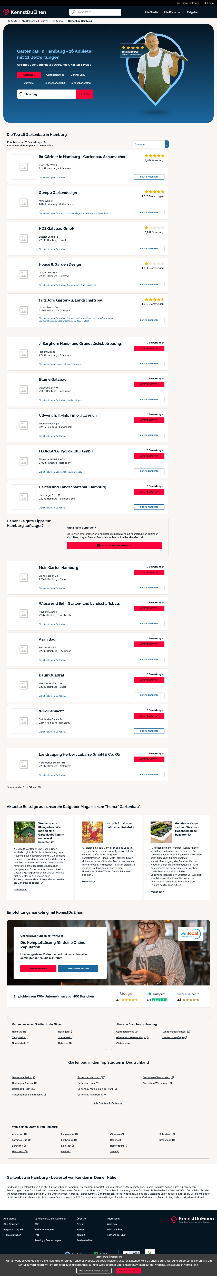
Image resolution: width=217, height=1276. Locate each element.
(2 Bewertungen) (155, 303)
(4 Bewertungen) (155, 268)
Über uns (81, 1218)
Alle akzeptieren (128, 1270)
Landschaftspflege (174, 1037)
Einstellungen (58, 1218)
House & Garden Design (60, 264)
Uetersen (65, 1043)
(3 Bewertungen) (155, 196)
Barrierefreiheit (84, 1240)
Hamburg (19, 1031)
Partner (80, 1229)
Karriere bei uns (116, 1234)
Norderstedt (20, 1043)
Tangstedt (19, 1037)
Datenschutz (41, 1218)
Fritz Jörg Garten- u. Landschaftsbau (71, 300)
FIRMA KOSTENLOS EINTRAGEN (116, 545)
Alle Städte (151, 12)
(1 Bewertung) (156, 160)
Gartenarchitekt (127, 1031)
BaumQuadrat (51, 675)
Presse (80, 1224)
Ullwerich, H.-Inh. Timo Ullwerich (68, 415)
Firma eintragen (12, 1234)
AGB (36, 1224)
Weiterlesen (20, 889)
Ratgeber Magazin (13, 1229)
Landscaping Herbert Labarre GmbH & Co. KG (79, 754)
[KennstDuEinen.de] (24, 12)
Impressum (113, 1218)
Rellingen (65, 1031)
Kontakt (80, 1234)
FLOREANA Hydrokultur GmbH (66, 451)
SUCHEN (85, 94)
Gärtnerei (123, 1043)
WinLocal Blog (115, 1229)
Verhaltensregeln (44, 1229)
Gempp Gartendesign (58, 192)
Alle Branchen (173, 12)
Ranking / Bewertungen (47, 1240)
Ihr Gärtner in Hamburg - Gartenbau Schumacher (82, 156)
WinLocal (112, 1224)
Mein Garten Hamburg (58, 567)
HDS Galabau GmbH (57, 228)
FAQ (36, 1234)
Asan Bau (47, 639)
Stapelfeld (65, 1037)
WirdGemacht (51, 711)
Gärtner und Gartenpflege (132, 1037)
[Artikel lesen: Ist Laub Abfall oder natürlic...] (92, 832)
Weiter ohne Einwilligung (93, 1270)
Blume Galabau (53, 379)
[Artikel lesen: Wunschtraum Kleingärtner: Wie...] (24, 832)
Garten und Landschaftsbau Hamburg (72, 487)
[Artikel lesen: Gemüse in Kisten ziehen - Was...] (161, 832)
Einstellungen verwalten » (183, 1264)
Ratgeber (193, 12)
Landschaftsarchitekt (176, 1031)
